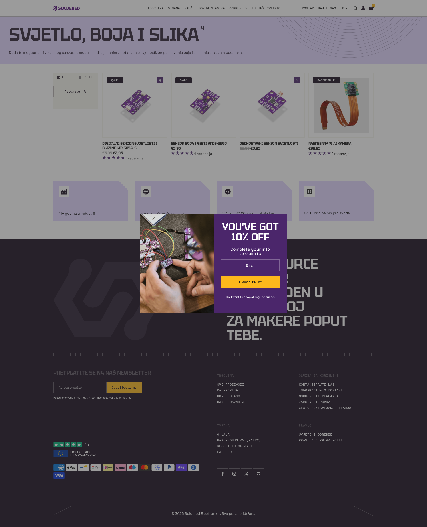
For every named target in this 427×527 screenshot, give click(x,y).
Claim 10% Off (250, 282)
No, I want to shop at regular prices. (250, 297)
